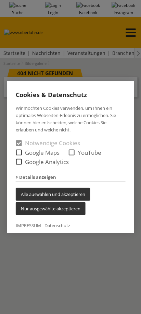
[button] (19, 152)
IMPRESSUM (28, 225)
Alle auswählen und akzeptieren (53, 194)
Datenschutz (57, 225)
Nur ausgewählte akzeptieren (50, 208)
